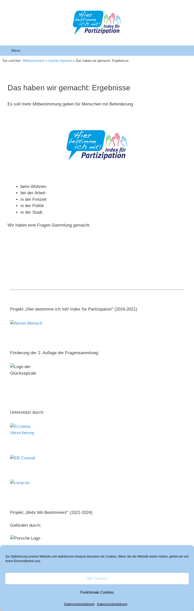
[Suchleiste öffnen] (186, 50)
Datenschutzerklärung (79, 604)
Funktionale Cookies (97, 592)
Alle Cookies (97, 578)
